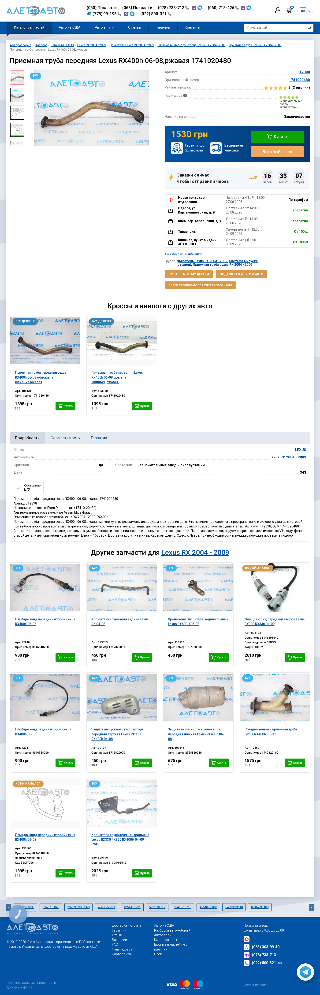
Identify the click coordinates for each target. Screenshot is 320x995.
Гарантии (163, 27)
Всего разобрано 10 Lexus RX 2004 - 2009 (200, 285)
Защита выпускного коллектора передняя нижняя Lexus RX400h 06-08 (196, 734)
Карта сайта (121, 954)
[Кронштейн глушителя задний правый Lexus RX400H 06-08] (198, 587)
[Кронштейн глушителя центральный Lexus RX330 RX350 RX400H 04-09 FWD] (122, 803)
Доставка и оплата (126, 925)
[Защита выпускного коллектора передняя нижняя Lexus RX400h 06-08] (198, 697)
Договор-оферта (20, 987)
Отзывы (134, 27)
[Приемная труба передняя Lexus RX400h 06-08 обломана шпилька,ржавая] (45, 340)
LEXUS (300, 450)
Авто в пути (104, 27)
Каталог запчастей (29, 27)
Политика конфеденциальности (31, 982)
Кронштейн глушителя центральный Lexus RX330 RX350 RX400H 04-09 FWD (120, 839)
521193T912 (157, 907)
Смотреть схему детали (188, 274)
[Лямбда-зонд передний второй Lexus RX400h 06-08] (45, 587)
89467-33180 (259, 907)
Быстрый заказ (277, 151)
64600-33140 (234, 907)
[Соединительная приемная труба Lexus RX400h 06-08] (275, 697)
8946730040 (51, 907)
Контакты (193, 27)
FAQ (115, 944)
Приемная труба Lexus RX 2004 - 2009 (222, 264)
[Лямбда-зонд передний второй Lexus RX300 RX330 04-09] (275, 587)
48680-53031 (106, 907)
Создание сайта (256, 985)
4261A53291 (132, 907)
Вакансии (119, 940)
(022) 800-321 (154, 13)
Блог (158, 954)
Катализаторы (165, 940)
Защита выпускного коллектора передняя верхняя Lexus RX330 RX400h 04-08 (117, 734)
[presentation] (31, 108)
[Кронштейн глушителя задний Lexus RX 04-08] (122, 587)
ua (310, 10)
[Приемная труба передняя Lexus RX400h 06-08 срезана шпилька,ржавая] (122, 340)
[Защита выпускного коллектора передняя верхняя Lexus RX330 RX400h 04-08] (122, 697)
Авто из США (69, 27)
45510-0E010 (208, 907)
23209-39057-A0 (78, 907)
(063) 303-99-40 (265, 947)
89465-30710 (182, 907)
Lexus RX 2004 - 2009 (287, 457)
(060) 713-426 (221, 7)
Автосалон (162, 935)
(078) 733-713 (171, 7)
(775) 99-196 (105, 13)
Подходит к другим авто (241, 274)
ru (303, 10)
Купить (280, 136)
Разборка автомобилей (172, 930)
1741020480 (299, 80)
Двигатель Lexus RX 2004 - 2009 (201, 261)
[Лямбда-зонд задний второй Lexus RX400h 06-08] (45, 697)
